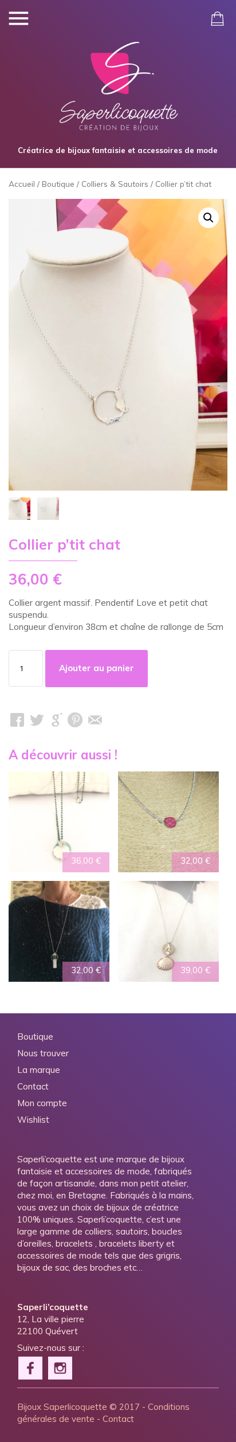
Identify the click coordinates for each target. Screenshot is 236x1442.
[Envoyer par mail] (95, 719)
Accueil (22, 184)
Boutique (58, 184)
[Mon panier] (217, 18)
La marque (38, 1069)
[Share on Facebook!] (17, 719)
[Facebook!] (31, 1367)
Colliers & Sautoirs (114, 184)
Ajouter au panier (96, 668)
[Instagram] (60, 1367)
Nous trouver (43, 1053)
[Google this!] (56, 719)
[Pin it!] (75, 719)
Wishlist (33, 1119)
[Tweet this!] (36, 719)
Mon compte (42, 1103)
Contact (33, 1086)
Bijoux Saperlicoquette (62, 1406)
